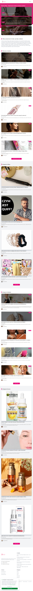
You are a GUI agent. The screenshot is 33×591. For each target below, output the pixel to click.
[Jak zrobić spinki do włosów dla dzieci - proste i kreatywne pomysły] (16, 267)
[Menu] (29, 1)
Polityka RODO (20, 581)
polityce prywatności (12, 584)
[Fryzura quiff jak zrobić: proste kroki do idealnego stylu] (16, 208)
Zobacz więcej (16, 284)
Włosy (18, 571)
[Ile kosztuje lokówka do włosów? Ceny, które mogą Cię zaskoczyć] (16, 109)
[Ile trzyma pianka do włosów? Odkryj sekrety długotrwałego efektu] (16, 145)
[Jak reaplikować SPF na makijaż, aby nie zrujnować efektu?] (16, 370)
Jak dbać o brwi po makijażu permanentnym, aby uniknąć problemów (11, 23)
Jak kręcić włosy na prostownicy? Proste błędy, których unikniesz (10, 13)
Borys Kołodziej (5, 281)
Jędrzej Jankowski (5, 226)
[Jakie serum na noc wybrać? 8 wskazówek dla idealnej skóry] (16, 520)
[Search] (30, 1)
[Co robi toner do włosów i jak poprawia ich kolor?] (16, 92)
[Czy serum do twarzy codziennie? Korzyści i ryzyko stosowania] (16, 439)
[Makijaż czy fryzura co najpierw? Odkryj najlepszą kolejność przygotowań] (16, 74)
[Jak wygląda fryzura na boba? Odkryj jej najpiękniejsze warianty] (16, 127)
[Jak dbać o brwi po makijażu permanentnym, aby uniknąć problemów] (16, 21)
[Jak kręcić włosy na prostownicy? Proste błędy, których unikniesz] (16, 11)
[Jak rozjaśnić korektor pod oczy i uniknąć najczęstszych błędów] (16, 316)
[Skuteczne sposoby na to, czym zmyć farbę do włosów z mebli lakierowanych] (16, 30)
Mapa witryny (30, 581)
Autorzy (2, 569)
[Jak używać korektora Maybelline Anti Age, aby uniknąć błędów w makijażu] (16, 334)
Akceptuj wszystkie (9, 588)
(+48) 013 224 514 (4, 562)
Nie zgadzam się (9, 586)
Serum (17, 574)
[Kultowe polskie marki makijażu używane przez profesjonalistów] (16, 298)
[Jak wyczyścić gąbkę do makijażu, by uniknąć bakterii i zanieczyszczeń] (16, 352)
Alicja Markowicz (5, 255)
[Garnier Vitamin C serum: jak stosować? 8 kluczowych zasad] (16, 406)
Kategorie (18, 569)
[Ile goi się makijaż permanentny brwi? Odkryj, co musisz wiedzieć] (16, 57)
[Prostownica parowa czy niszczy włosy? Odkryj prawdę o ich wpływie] (16, 176)
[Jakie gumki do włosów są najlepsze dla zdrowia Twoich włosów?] (16, 240)
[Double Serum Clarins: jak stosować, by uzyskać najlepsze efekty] (16, 477)
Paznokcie (18, 577)
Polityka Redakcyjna (25, 581)
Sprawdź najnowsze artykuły (16, 158)
